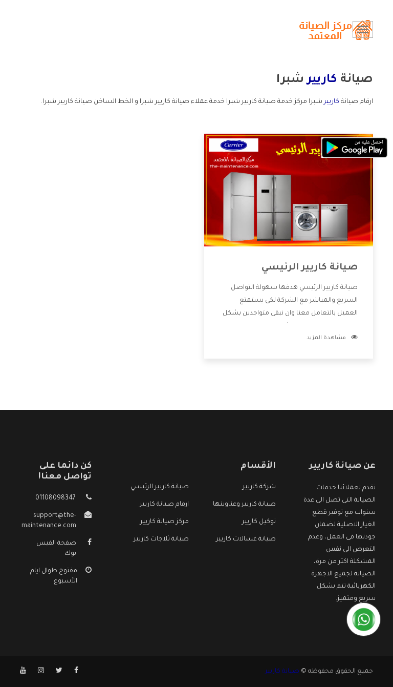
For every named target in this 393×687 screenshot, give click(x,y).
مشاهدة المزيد (326, 338)
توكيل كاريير (259, 522)
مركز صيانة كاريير (164, 522)
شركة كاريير (259, 487)
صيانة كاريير (282, 671)
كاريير (331, 102)
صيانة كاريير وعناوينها (244, 504)
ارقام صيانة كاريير (164, 504)
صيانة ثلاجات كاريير (161, 539)
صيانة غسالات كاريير (246, 539)
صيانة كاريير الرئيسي (309, 268)
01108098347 (55, 498)
